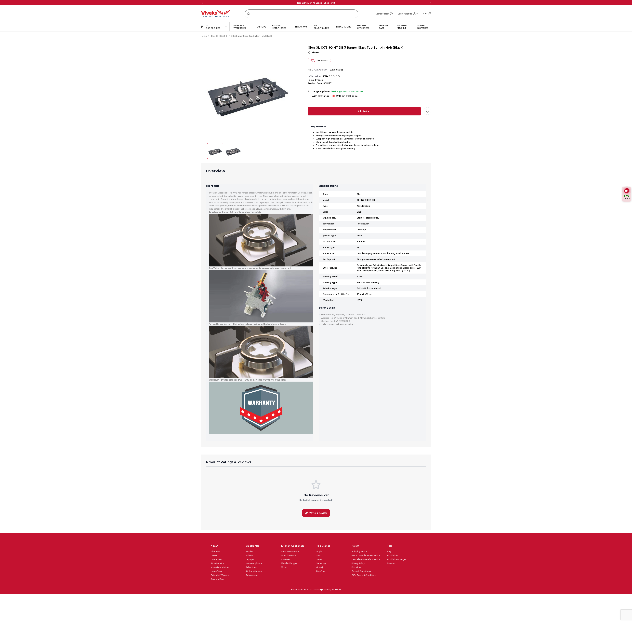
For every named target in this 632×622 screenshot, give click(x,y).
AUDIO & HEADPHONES (279, 26)
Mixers (284, 567)
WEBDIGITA (336, 590)
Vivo (318, 555)
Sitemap (391, 563)
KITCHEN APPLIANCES (363, 26)
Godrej (319, 567)
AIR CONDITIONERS (321, 26)
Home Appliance (254, 563)
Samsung (321, 563)
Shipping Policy (359, 551)
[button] (427, 13)
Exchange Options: (335, 91)
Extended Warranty (220, 575)
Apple (319, 551)
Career (214, 555)
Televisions (251, 567)
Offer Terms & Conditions (364, 575)
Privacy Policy (358, 563)
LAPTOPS (261, 27)
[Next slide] (430, 2)
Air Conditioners (254, 571)
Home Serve (216, 571)
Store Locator (217, 563)
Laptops (250, 559)
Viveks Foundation (220, 567)
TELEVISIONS (301, 27)
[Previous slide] (202, 2)
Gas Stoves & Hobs (290, 551)
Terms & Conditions (361, 571)
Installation (392, 555)
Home (204, 36)
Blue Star (320, 571)
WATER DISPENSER (422, 26)
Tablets (249, 555)
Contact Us (216, 559)
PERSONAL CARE (384, 26)
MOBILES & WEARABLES (240, 26)
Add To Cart (364, 111)
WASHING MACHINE (402, 26)
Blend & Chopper (289, 563)
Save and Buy (217, 579)
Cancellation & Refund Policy (366, 559)
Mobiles (249, 551)
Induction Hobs (288, 555)
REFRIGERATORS (343, 27)
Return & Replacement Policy (366, 555)
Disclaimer (357, 567)
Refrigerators (252, 575)
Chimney (285, 559)
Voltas (319, 559)
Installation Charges (396, 559)
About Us (215, 551)
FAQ (389, 551)
